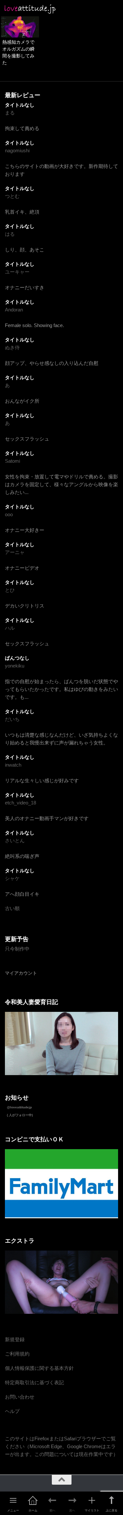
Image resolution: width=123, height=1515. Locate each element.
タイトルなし (19, 105)
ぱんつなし (17, 658)
